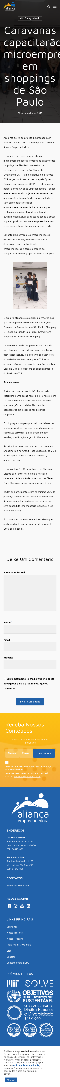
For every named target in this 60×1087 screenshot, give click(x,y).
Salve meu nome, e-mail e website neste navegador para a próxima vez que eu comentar (29, 683)
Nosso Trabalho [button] (15, 938)
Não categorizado (30, 18)
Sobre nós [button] (12, 926)
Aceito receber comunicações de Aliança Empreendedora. (28, 768)
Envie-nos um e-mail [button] (18, 885)
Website (8, 657)
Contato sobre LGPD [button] (18, 962)
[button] (54, 6)
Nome (8, 622)
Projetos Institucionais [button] (19, 944)
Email (8, 640)
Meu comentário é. (15, 572)
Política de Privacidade (27, 776)
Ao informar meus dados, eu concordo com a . (27, 775)
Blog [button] (9, 950)
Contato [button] (11, 956)
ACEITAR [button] (11, 1079)
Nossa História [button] (15, 932)
